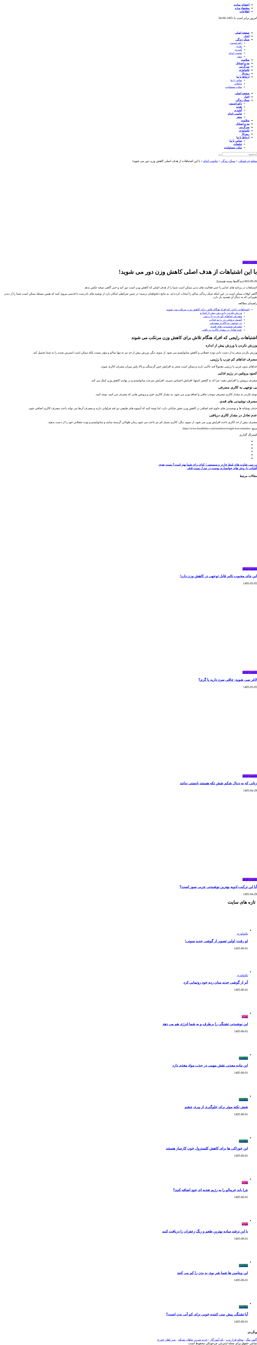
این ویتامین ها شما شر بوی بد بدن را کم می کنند (212, 1273)
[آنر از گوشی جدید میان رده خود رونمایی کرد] (236, 971)
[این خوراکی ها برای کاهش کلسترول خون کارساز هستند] (236, 1137)
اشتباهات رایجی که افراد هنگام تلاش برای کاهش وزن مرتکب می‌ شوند (208, 309)
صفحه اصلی (242, 32)
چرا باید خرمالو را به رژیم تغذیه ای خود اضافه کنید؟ (210, 1190)
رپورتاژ (245, 73)
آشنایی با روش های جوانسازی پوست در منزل (222, 468)
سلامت (245, 59)
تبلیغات (238, 83)
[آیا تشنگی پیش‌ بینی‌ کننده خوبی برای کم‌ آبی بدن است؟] (236, 1303)
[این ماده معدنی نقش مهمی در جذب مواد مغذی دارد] (236, 1054)
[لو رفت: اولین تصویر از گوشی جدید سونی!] (236, 930)
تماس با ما (236, 80)
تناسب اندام (235, 53)
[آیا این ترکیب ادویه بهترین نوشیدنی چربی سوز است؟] (183, 875)
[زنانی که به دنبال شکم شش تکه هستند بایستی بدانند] (183, 772)
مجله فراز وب (234, 1339)
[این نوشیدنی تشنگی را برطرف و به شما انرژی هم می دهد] (236, 1013)
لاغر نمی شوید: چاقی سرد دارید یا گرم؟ (227, 680)
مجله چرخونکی (247, 161)
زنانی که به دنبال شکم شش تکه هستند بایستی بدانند (218, 783)
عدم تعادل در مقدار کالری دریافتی (222, 329)
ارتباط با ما (242, 76)
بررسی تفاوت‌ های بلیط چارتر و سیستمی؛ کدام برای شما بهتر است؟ (208, 464)
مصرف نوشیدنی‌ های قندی (226, 326)
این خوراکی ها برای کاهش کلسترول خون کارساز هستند (207, 1148)
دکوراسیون (236, 43)
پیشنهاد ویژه (242, 8)
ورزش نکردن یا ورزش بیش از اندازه (221, 312)
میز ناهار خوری (166, 1339)
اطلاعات (244, 11)
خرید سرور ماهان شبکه (193, 1339)
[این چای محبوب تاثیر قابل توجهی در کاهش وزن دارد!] (183, 565)
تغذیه (239, 46)
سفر (239, 56)
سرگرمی (244, 66)
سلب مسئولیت (233, 87)
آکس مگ (251, 1339)
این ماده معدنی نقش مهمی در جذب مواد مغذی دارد (210, 1065)
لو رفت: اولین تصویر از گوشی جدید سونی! (216, 941)
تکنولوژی (244, 69)
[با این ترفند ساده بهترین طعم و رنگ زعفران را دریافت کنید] (236, 1220)
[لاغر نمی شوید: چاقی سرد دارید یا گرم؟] (183, 668)
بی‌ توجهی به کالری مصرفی (226, 323)
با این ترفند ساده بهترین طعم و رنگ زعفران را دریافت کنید (205, 1231)
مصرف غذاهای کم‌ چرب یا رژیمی (222, 316)
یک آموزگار (217, 1339)
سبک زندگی (242, 39)
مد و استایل (242, 63)
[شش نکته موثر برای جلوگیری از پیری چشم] (236, 1096)
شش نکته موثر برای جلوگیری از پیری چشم (216, 1107)
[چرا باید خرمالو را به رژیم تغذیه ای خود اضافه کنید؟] (236, 1179)
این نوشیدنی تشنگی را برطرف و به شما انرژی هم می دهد (205, 1024)
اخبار (246, 36)
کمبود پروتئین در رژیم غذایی (225, 319)
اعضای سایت (241, 4)
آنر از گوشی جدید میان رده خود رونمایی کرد (215, 982)
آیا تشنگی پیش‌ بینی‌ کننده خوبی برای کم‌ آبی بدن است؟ (207, 1314)
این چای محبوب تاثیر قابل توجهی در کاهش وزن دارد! (218, 576)
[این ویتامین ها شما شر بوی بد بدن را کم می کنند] (236, 1262)
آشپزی (238, 49)
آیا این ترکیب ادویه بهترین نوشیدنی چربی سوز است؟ (218, 887)
